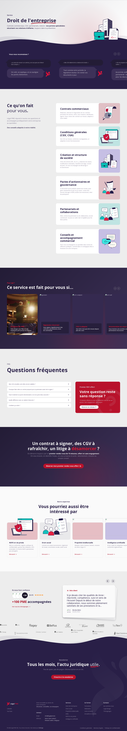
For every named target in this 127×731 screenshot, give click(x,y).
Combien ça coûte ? (14, 405)
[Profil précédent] (115, 288)
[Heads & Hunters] (21, 633)
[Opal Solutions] (120, 633)
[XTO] (17, 625)
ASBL (67, 714)
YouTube (9, 711)
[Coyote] (68, 625)
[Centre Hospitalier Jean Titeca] (77, 633)
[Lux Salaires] (59, 633)
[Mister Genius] (100, 625)
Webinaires (87, 708)
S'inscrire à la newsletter (63, 677)
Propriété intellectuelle (72, 711)
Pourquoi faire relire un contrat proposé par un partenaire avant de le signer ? (31, 389)
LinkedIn (9, 708)
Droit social (69, 708)
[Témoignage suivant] (113, 581)
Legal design (107, 708)
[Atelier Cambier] (41, 633)
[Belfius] (52, 625)
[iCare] (83, 625)
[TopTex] (117, 625)
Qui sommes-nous (108, 706)
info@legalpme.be (50, 716)
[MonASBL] (3, 625)
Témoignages (107, 711)
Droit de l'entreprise (71, 706)
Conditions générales (86, 728)
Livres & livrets (88, 711)
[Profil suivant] (118, 288)
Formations (87, 706)
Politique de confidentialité (112, 728)
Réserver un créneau (88, 407)
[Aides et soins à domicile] (99, 633)
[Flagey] (33, 625)
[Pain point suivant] (118, 53)
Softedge (40, 728)
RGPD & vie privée (71, 716)
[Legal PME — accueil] (12, 704)
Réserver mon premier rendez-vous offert (62, 466)
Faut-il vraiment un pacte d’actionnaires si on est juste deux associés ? (29, 395)
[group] (89, 601)
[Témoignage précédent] (108, 581)
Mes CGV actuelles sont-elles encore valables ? (22, 384)
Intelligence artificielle (72, 719)
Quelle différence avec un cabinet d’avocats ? (22, 400)
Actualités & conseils (90, 714)
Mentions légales (98, 728)
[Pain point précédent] (115, 53)
